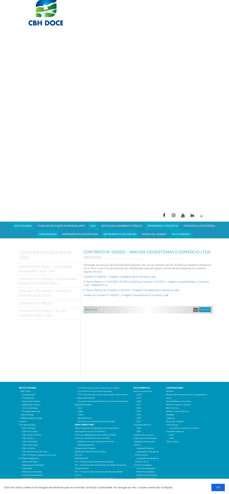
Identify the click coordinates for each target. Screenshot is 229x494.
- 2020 (138, 394)
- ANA (79, 408)
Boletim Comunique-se (177, 411)
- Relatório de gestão (145, 471)
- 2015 (138, 411)
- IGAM (79, 414)
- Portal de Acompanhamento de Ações (95, 421)
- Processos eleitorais (30, 411)
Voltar (92, 309)
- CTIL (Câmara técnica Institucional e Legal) (97, 388)
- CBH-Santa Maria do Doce (34, 451)
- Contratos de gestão (145, 468)
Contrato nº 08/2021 (35, 303)
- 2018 (138, 401)
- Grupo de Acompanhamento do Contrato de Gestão (102, 401)
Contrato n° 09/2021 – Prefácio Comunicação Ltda (45, 293)
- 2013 (138, 418)
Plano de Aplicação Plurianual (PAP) (92, 438)
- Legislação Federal (144, 448)
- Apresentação (28, 394)
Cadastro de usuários (143, 434)
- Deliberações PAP (85, 445)
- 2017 (138, 404)
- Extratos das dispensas (32, 475)
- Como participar (29, 408)
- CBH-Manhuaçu (29, 445)
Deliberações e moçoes (31, 418)
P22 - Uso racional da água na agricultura (95, 478)
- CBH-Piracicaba (29, 431)
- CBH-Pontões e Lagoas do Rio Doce (38, 455)
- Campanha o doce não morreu (183, 428)
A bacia (22, 421)
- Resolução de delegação (32, 465)
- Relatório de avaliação (146, 475)
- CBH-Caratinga (29, 441)
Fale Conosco (181, 234)
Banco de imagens (175, 421)
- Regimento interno (30, 404)
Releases (170, 414)
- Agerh (80, 411)
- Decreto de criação (30, 401)
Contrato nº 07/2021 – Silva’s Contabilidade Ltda (42, 313)
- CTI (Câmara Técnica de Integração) (94, 391)
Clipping (170, 418)
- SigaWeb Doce (84, 418)
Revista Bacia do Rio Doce (178, 401)
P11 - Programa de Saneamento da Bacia (94, 461)
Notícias (170, 391)
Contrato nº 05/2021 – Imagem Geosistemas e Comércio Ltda (119, 276)
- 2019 (138, 398)
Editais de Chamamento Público (121, 225)
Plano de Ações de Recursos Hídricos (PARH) (96, 434)
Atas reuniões (27, 414)
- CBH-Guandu (28, 448)
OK (218, 487)
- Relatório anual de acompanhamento (95, 441)
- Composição (27, 398)
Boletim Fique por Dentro (178, 404)
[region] (114, 486)
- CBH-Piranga (28, 428)
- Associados (26, 468)
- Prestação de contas (145, 478)
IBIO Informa (172, 408)
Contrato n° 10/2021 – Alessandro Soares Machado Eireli (47, 281)
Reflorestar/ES (81, 458)
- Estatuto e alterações (31, 471)
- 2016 (138, 408)
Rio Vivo (79, 455)
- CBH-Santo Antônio (31, 434)
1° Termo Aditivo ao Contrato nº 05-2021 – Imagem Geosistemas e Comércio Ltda (131, 290)
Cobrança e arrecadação (145, 438)
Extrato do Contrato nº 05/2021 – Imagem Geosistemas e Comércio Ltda (125, 295)
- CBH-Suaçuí (27, 438)
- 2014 (138, 414)
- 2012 (138, 421)
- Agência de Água (29, 461)
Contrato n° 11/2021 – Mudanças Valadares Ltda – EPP (45, 269)
